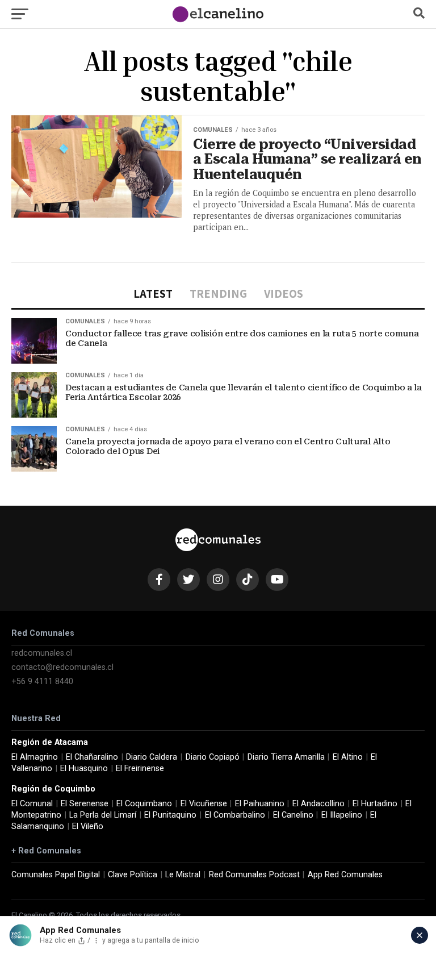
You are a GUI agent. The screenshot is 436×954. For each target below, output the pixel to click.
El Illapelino (341, 815)
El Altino (348, 757)
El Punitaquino (170, 815)
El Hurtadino (375, 804)
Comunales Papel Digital (55, 875)
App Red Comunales (345, 875)
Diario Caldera (151, 757)
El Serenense (84, 804)
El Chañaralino (92, 757)
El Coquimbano (144, 804)
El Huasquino (84, 768)
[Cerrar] (419, 935)
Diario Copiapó (213, 757)
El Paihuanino (259, 804)
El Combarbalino (235, 815)
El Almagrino (34, 757)
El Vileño (87, 826)
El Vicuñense (204, 804)
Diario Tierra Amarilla (286, 757)
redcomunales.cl (41, 653)
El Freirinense (140, 768)
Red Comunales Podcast (254, 875)
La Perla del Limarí (102, 815)
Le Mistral (182, 875)
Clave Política (132, 875)
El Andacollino (318, 804)
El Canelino (293, 815)
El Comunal (32, 804)
